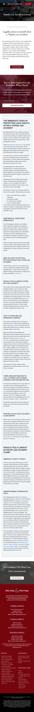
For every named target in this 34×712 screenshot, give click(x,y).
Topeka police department (15, 145)
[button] (4, 4)
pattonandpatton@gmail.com (19, 614)
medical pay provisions (12, 325)
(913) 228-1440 (19, 626)
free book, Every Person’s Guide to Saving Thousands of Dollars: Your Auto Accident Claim (16, 544)
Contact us (18, 273)
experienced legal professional (19, 540)
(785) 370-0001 (19, 612)
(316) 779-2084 (19, 639)
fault (4, 472)
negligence (6, 183)
